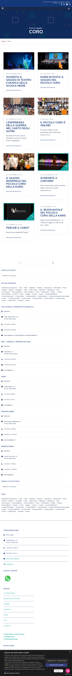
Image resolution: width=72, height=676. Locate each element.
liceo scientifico (29, 292)
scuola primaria (42, 296)
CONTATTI (68, 3)
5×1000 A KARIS (64, 2)
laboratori (42, 290)
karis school (33, 290)
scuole (4, 298)
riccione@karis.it (8, 370)
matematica (45, 292)
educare (39, 288)
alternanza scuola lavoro (9, 288)
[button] (24, 673)
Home (3, 41)
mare (37, 292)
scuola (41, 294)
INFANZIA (7, 604)
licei (58, 290)
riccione (15, 294)
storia (4, 300)
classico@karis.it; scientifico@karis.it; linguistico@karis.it (20, 335)
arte (20, 288)
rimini (21, 294)
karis (26, 290)
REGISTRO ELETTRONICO (50, 2)
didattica (32, 288)
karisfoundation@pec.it (13, 559)
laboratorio (51, 290)
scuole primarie (49, 298)
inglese (11, 290)
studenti (20, 300)
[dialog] (36, 663)
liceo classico (6, 292)
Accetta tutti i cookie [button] (56, 665)
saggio (28, 294)
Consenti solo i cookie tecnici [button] (56, 661)
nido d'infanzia (6, 294)
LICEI (5, 620)
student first (12, 300)
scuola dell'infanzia (51, 294)
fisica (64, 288)
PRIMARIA (7, 610)
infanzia (4, 290)
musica (60, 292)
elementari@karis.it (9, 440)
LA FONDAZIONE (9, 593)
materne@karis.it (9, 475)
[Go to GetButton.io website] (68, 674)
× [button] (70, 651)
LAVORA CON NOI (58, 3)
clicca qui (7, 671)
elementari (57, 288)
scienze (34, 294)
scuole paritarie (37, 298)
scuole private (60, 298)
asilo (25, 288)
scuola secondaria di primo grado (59, 296)
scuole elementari (14, 298)
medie (53, 292)
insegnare (19, 290)
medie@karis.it (8, 405)
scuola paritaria (31, 296)
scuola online (20, 296)
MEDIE (6, 615)
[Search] (53, 263)
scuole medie (26, 298)
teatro (28, 300)
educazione (48, 288)
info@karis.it (10, 564)
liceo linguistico (17, 292)
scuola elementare (8, 296)
